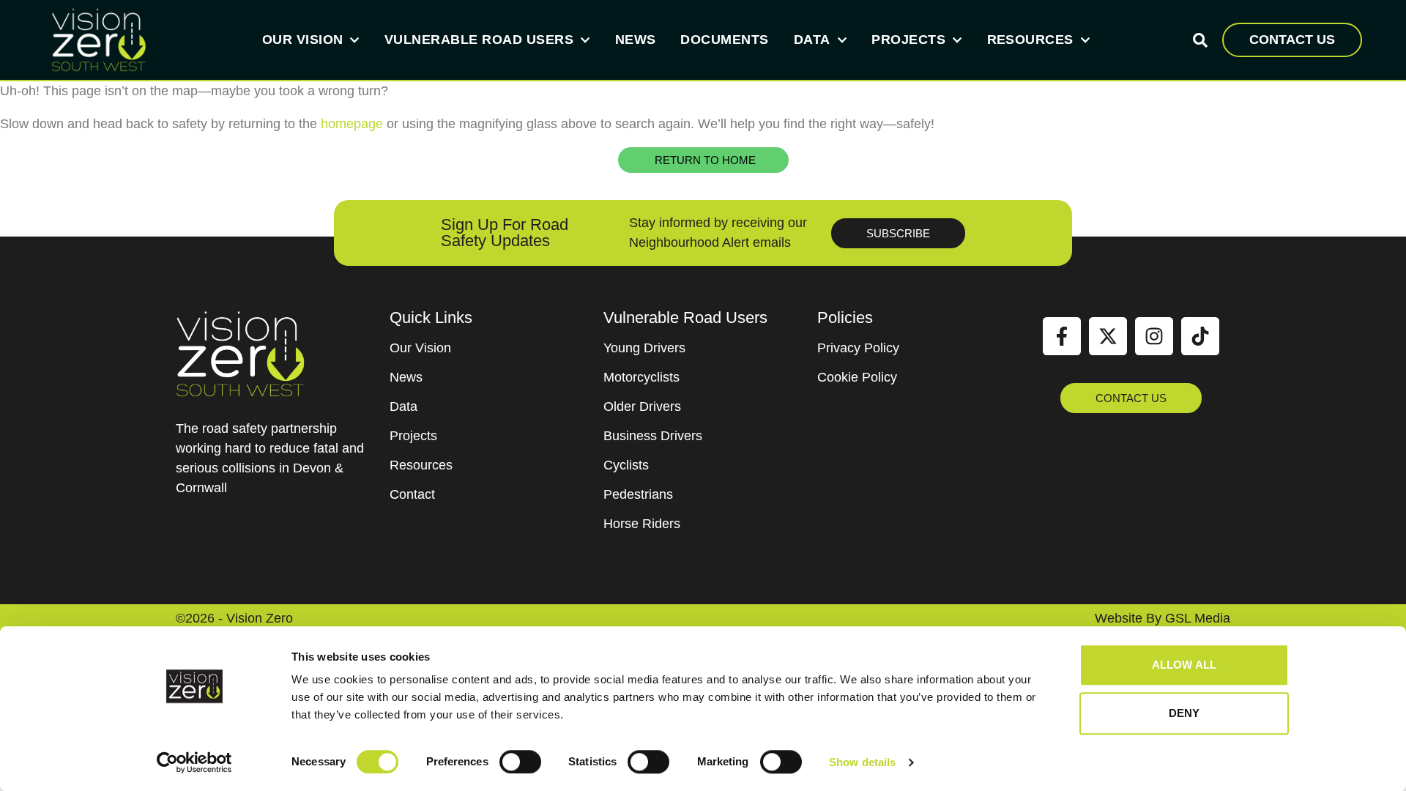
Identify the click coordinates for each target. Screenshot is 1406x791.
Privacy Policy (858, 348)
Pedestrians (638, 494)
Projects (908, 39)
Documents (724, 39)
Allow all (1184, 664)
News (635, 39)
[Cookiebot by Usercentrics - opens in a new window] (194, 762)
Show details (862, 762)
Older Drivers (642, 406)
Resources (1030, 39)
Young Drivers (644, 348)
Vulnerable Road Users (478, 39)
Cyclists (626, 465)
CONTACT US (1292, 39)
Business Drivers (652, 435)
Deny (1184, 713)
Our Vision (302, 39)
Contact (412, 494)
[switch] (520, 761)
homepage (352, 123)
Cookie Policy (857, 377)
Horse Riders (641, 523)
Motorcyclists (641, 377)
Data (812, 39)
